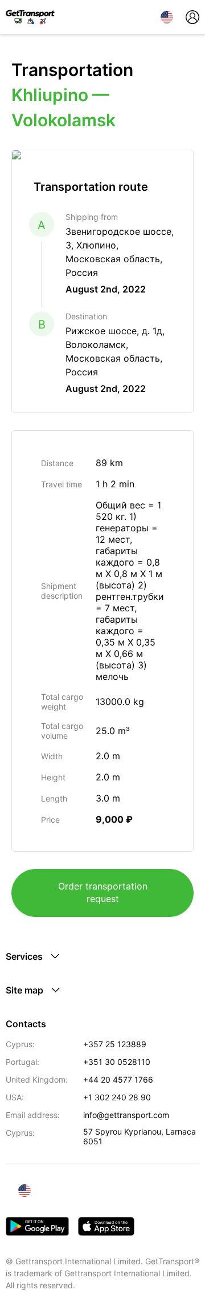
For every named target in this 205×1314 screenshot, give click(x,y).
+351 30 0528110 (116, 1062)
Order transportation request (102, 892)
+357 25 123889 (114, 1044)
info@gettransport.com (126, 1115)
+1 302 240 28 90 (117, 1097)
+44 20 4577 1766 (118, 1079)
